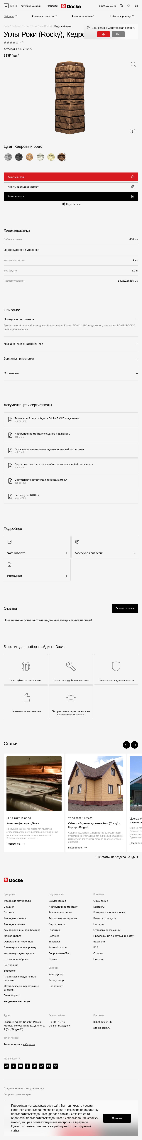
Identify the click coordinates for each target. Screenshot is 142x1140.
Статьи (53, 959)
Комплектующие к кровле (19, 953)
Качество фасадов (104, 918)
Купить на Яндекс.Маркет (23, 186)
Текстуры (54, 941)
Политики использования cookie (33, 1109)
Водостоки (10, 970)
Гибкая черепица (120, 16)
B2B (95, 947)
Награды (98, 924)
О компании (100, 900)
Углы (26, 26)
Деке (6, 26)
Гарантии (54, 929)
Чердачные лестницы (17, 1001)
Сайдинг (9, 16)
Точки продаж (16, 196)
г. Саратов (29, 1044)
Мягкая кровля (12, 935)
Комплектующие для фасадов (22, 929)
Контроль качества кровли (109, 912)
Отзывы (98, 953)
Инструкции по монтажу (63, 906)
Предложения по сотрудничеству (113, 935)
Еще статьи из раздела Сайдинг (116, 857)
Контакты (98, 906)
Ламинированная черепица (20, 947)
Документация (57, 900)
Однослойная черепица (18, 941)
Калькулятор (56, 980)
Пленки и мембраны (16, 959)
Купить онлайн (16, 176)
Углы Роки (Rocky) (41, 26)
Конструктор (56, 974)
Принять (117, 1118)
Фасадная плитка (82, 16)
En (136, 5)
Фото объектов (58, 947)
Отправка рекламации (106, 929)
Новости (98, 959)
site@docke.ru (101, 1027)
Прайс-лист (55, 985)
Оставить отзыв (125, 608)
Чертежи (54, 935)
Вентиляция (11, 964)
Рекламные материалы (63, 918)
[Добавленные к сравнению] (121, 6)
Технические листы (60, 912)
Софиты (9, 912)
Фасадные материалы (17, 900)
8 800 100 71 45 (102, 1021)
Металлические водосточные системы (21, 987)
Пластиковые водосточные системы (20, 978)
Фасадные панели (43, 16)
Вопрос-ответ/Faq (59, 953)
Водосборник (12, 995)
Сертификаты (57, 924)
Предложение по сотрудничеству (24, 1088)
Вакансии (99, 941)
